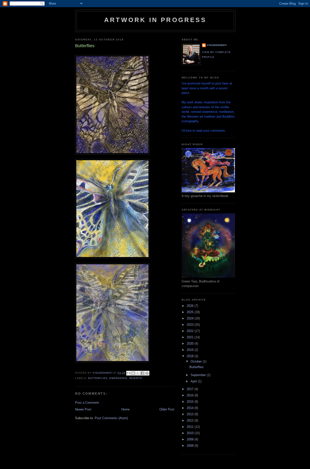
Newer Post (83, 409)
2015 (190, 401)
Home (125, 409)
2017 (190, 389)
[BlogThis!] (133, 373)
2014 (190, 408)
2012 (190, 420)
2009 (190, 439)
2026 (190, 306)
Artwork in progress (155, 19)
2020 (190, 343)
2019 (190, 350)
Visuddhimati (217, 45)
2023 (190, 324)
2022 (190, 331)
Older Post (166, 409)
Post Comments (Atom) (111, 418)
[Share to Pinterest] (147, 373)
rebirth (135, 378)
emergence (118, 378)
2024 (190, 318)
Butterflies (196, 367)
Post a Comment (87, 402)
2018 (190, 356)
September (199, 375)
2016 (190, 395)
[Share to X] (137, 373)
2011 (190, 427)
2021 (190, 337)
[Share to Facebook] (142, 373)
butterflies (98, 378)
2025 (190, 312)
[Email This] (128, 373)
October (197, 361)
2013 (190, 414)
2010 (190, 433)
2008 (190, 445)
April (194, 381)
